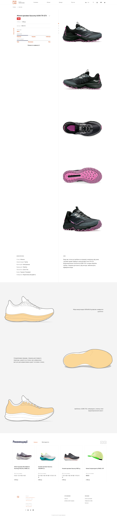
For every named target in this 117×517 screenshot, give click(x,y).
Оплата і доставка (88, 498)
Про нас (66, 498)
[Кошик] (104, 2)
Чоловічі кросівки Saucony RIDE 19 (71, 468)
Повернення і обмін (88, 500)
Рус (88, 2)
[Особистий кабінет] (97, 2)
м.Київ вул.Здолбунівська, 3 (30, 497)
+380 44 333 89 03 (29, 506)
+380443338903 (21, 2)
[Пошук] (93, 2)
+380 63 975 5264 (29, 500)
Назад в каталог (13, 31)
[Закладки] (101, 2)
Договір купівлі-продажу (69, 500)
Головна (14, 7)
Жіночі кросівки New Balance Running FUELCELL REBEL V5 (22, 467)
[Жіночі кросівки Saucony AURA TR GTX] (82, 32)
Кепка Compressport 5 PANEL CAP (95, 468)
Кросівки (20, 7)
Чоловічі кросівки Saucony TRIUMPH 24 (45, 467)
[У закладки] (49, 15)
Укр (86, 2)
